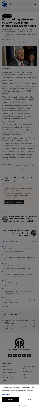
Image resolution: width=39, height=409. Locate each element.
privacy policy (6, 394)
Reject (29, 399)
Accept (10, 399)
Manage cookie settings (19, 405)
